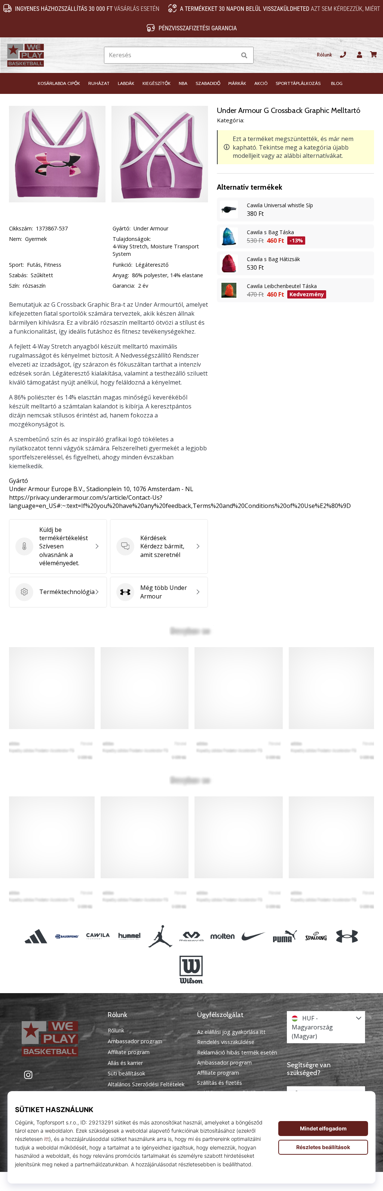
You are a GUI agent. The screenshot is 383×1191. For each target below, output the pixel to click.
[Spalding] (315, 936)
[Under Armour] (346, 936)
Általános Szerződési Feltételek (146, 1084)
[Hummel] (129, 936)
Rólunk (324, 55)
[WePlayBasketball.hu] (57, 1038)
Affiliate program (129, 1052)
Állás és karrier (125, 1063)
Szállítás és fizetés (219, 1082)
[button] (230, 55)
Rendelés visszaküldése (225, 1041)
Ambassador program (135, 1041)
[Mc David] (191, 936)
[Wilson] (191, 969)
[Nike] (253, 936)
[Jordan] (160, 936)
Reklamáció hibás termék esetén (237, 1052)
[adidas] (35, 936)
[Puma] (284, 936)
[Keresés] (244, 55)
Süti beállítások (126, 1073)
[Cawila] (98, 936)
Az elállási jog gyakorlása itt (231, 1031)
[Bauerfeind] (67, 936)
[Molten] (222, 936)
